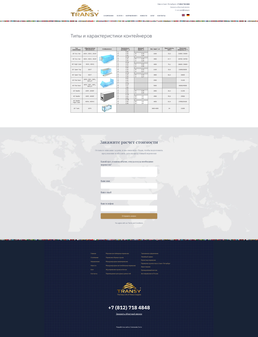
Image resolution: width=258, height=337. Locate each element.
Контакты (94, 274)
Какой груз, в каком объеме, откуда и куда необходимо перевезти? (127, 163)
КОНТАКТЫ (161, 16)
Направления (95, 261)
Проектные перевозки (148, 260)
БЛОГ (152, 16)
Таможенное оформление (149, 253)
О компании (94, 257)
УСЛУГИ (119, 16)
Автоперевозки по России (149, 274)
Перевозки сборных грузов (115, 257)
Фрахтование (145, 267)
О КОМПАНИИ (108, 16)
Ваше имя (105, 181)
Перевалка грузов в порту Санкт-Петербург (155, 263)
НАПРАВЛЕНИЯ (131, 16)
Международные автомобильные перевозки (121, 265)
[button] (179, 7)
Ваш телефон (107, 203)
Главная (93, 253)
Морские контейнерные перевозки (117, 253)
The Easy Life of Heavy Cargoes (129, 294)
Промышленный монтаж (149, 270)
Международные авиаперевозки (117, 261)
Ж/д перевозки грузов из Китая (116, 270)
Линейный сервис (147, 257)
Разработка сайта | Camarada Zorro (129, 327)
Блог (92, 270)
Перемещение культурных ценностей (118, 274)
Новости (93, 265)
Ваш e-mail (106, 192)
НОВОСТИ (143, 16)
